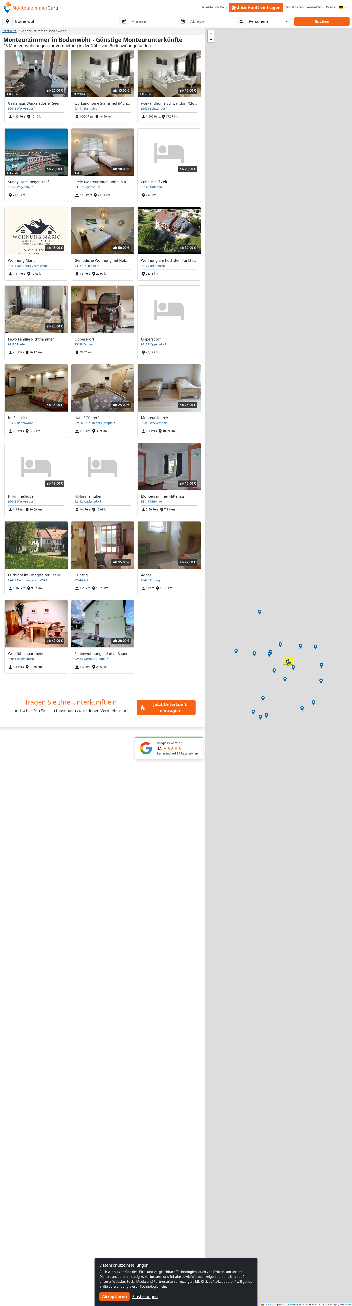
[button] (269, 654)
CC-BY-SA (324, 1304)
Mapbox (346, 1304)
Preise (331, 7)
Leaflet (268, 1304)
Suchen (322, 21)
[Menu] (342, 7)
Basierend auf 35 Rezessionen (177, 753)
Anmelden (315, 7)
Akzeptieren (114, 1296)
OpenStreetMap (295, 1304)
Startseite (9, 31)
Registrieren (294, 7)
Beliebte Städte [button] (213, 7)
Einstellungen (145, 1296)
